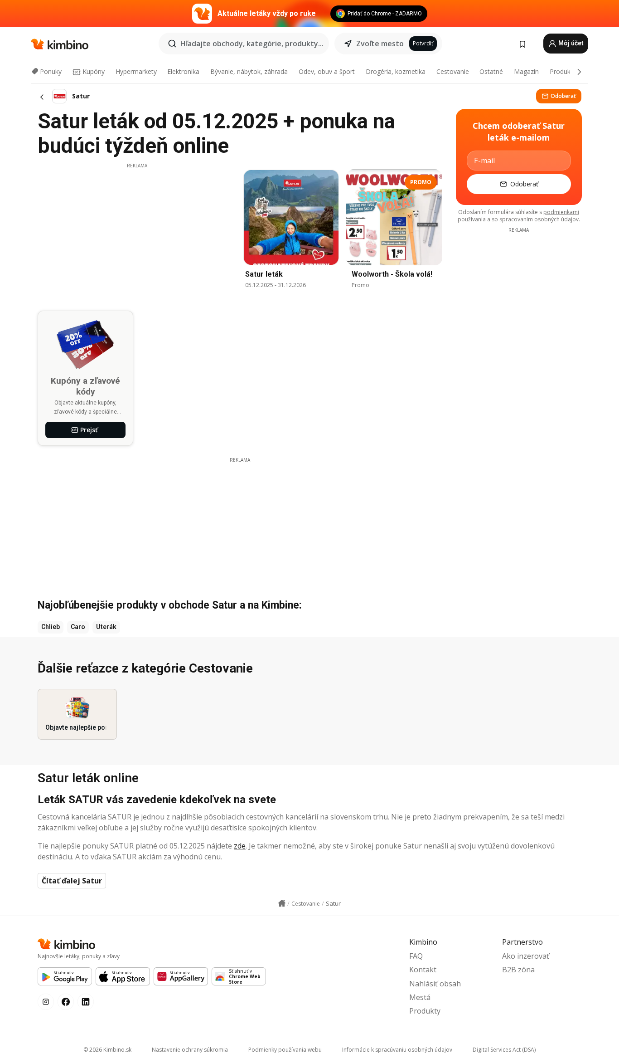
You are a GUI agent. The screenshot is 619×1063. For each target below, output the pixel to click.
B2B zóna (518, 970)
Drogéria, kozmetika (396, 71)
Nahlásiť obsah (435, 984)
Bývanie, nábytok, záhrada (249, 71)
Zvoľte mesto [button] (380, 44)
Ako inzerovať (525, 956)
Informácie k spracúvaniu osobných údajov (397, 1049)
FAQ (416, 956)
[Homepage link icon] (281, 903)
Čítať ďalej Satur (72, 881)
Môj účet (570, 43)
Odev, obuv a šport (327, 71)
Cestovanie (452, 71)
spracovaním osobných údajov (539, 219)
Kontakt (422, 970)
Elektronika (183, 71)
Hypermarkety (136, 71)
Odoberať (563, 96)
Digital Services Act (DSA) (504, 1049)
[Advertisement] (137, 232)
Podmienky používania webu (285, 1049)
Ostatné (491, 71)
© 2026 (107, 1049)
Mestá (419, 997)
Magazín (526, 71)
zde (240, 846)
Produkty (563, 71)
